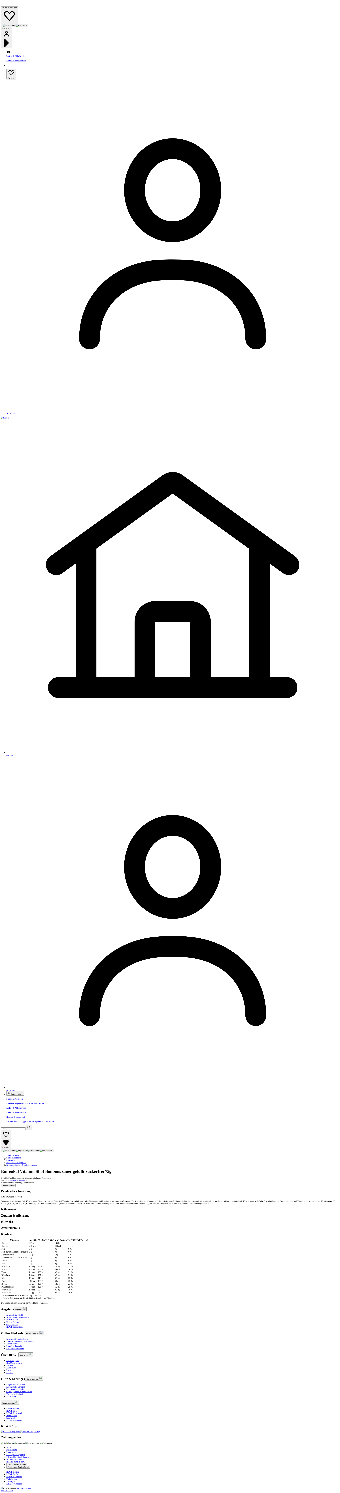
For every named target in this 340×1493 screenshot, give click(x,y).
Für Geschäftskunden (15, 1348)
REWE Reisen (12, 1408)
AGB (8, 1447)
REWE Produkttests (14, 1327)
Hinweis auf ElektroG (15, 1462)
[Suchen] (29, 1127)
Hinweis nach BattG (15, 1459)
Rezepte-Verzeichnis (15, 1389)
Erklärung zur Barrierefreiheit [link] (18, 1467)
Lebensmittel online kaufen (17, 1339)
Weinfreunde (11, 1415)
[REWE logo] (5, 418)
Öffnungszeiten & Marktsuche (19, 1391)
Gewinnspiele (12, 1324)
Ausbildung (11, 1368)
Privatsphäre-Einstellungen (17, 1457)
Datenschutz (11, 1450)
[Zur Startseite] (10, 5)
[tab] (170, 1209)
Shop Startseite (12, 1155)
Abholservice (12, 1344)
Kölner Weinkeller (14, 1420)
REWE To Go (12, 1411)
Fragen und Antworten (15, 1384)
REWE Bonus (12, 1320)
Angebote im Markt (14, 1315)
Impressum (11, 1452)
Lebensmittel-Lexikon (15, 1387)
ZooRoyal (10, 1418)
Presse (9, 1370)
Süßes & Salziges (13, 1158)
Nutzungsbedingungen (15, 1454)
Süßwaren (10, 1160)
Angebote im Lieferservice (17, 1317)
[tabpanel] (170, 1269)
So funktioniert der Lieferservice (19, 1341)
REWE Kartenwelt (14, 1413)
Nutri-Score (11, 1396)
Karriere (9, 1365)
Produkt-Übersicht (14, 1346)
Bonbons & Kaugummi (16, 1162)
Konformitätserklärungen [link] (16, 1464)
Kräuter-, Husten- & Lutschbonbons (21, 1165)
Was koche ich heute (15, 1394)
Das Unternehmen (14, 1363)
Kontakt (9, 1372)
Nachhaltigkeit (12, 1360)
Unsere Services (13, 1322)
